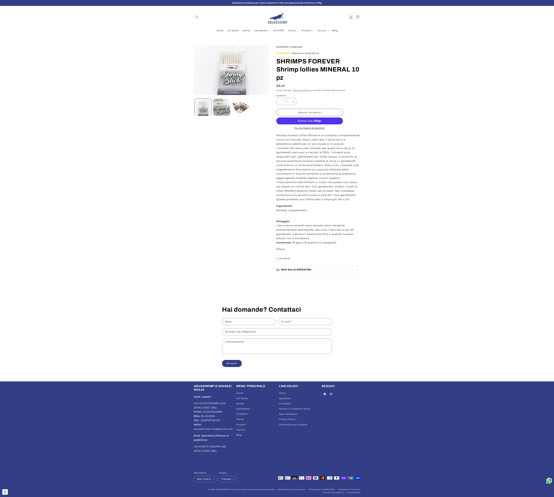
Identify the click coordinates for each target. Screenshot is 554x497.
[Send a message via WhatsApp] (549, 480)
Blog (239, 435)
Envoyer (232, 363)
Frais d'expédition (302, 90)
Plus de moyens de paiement (309, 128)
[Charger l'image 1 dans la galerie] (203, 107)
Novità (240, 403)
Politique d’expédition (333, 493)
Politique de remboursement (292, 489)
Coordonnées (353, 493)
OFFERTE (241, 414)
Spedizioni (285, 398)
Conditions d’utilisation (349, 489)
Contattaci (285, 403)
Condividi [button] (284, 258)
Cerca (282, 393)
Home (240, 393)
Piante (240, 419)
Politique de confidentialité (322, 489)
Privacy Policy (287, 419)
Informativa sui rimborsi (293, 424)
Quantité (281, 96)
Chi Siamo (242, 398)
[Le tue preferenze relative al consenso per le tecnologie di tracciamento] (5, 492)
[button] (197, 17)
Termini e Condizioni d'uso (294, 409)
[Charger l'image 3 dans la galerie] (240, 107)
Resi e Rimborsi (288, 414)
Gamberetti (243, 409)
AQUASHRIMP (223, 489)
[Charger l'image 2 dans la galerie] (221, 107)
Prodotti (241, 424)
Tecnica (240, 430)
